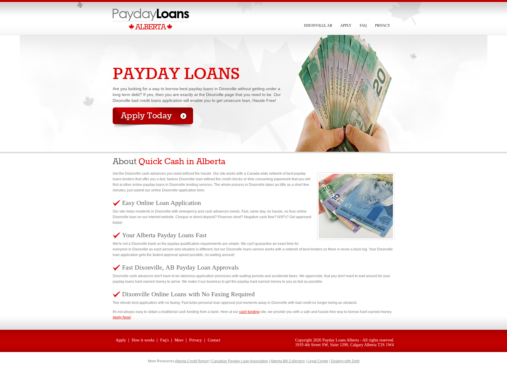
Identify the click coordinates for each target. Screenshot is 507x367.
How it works (143, 340)
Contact (214, 340)
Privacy (382, 25)
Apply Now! (122, 317)
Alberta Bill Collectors (288, 361)
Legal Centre (317, 361)
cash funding (249, 312)
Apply (345, 25)
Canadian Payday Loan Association (239, 361)
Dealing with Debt (345, 361)
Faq (363, 25)
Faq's (164, 340)
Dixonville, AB (318, 25)
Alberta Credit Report (192, 361)
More (179, 340)
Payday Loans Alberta (340, 340)
